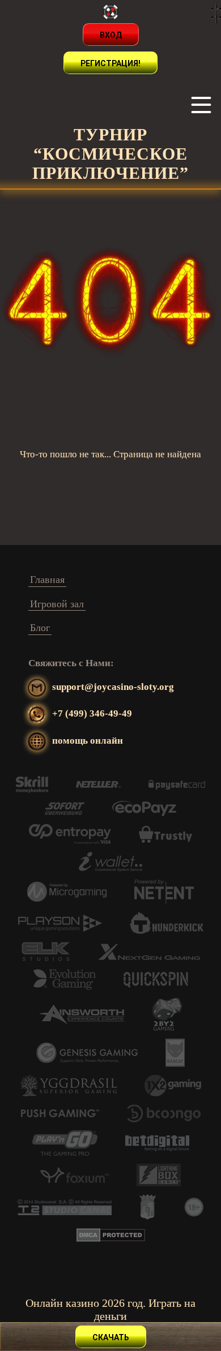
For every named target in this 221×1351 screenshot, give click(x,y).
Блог (40, 627)
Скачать (110, 1337)
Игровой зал (57, 604)
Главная (47, 579)
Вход (111, 35)
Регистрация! (110, 63)
